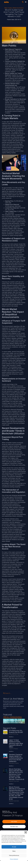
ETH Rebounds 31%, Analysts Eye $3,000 (16, 731)
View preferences (14, 855)
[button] (25, 832)
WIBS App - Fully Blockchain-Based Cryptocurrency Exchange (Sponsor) (12, 717)
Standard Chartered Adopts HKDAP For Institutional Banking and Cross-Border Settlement (15, 758)
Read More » (11, 736)
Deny (14, 851)
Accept (14, 847)
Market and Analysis (18, 8)
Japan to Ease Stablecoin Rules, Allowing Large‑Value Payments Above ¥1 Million (16, 743)
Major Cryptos (8, 8)
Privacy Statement (14, 859)
